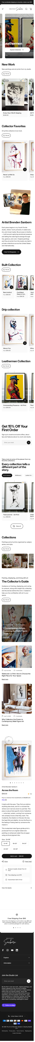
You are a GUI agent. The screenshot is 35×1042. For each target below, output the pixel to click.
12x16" (6, 843)
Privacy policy (12, 1030)
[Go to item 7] (23, 783)
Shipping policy (28, 1030)
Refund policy (5, 1030)
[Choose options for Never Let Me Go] (25, 169)
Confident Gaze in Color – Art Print (21, 294)
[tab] (7, 475)
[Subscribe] (28, 442)
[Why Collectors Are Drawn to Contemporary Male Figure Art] (17, 699)
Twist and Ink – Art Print (11, 514)
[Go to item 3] (15, 783)
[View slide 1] (14, 928)
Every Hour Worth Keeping (12, 113)
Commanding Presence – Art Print (14, 405)
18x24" (24, 843)
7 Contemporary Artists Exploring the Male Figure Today (15, 631)
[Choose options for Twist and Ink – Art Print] (25, 509)
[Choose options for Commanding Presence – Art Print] (25, 400)
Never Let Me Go (9, 175)
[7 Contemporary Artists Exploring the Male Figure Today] (17, 623)
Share (6, 861)
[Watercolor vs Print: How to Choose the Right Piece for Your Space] (17, 657)
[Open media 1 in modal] (28, 744)
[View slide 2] (16, 928)
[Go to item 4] (17, 783)
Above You (7, 348)
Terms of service (20, 1030)
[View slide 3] (18, 928)
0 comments (21, 624)
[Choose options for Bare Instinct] (11, 287)
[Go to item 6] (21, 783)
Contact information (16, 1033)
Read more (6, 637)
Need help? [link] (28, 861)
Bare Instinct (7, 292)
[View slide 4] (20, 928)
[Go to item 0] (10, 783)
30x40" (15, 849)
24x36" (6, 849)
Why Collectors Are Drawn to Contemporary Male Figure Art (13, 720)
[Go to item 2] (12, 783)
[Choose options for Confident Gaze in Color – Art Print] (25, 287)
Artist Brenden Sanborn (9, 787)
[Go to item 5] (19, 783)
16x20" (15, 843)
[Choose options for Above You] (25, 343)
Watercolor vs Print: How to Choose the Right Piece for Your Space (16, 675)
